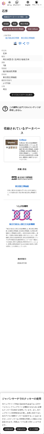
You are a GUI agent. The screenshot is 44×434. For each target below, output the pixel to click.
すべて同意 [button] (33, 429)
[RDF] (16, 43)
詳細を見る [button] (21, 429)
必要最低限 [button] (9, 429)
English (27, 5)
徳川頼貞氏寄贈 (12, 38)
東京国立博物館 (28, 38)
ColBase (22, 140)
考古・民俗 (24, 24)
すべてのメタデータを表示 (22, 95)
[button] (37, 3)
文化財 (6, 24)
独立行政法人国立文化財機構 (22, 224)
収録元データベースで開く (14, 17)
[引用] (20, 43)
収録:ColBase (33, 29)
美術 (14, 24)
